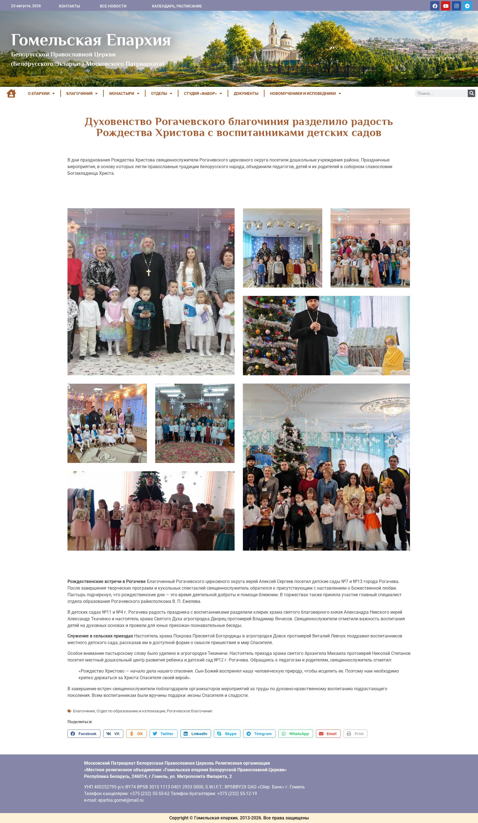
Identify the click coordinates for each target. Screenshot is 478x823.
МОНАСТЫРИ (121, 93)
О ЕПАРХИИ (39, 93)
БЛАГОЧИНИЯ (79, 93)
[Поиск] (471, 93)
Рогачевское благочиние (189, 711)
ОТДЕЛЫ (159, 93)
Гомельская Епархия (91, 39)
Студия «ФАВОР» (200, 93)
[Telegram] (467, 6)
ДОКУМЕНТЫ (246, 93)
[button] (83, 734)
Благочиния (84, 711)
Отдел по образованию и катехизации (131, 711)
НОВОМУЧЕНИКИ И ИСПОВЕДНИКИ (303, 93)
